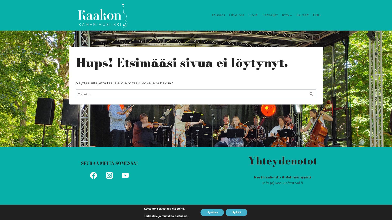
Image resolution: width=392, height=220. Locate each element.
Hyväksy (212, 212)
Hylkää (236, 212)
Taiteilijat (270, 15)
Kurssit (302, 15)
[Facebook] (93, 175)
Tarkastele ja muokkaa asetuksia (165, 216)
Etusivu (218, 15)
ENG (317, 15)
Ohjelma (236, 15)
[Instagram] (109, 175)
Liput (253, 15)
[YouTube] (125, 175)
